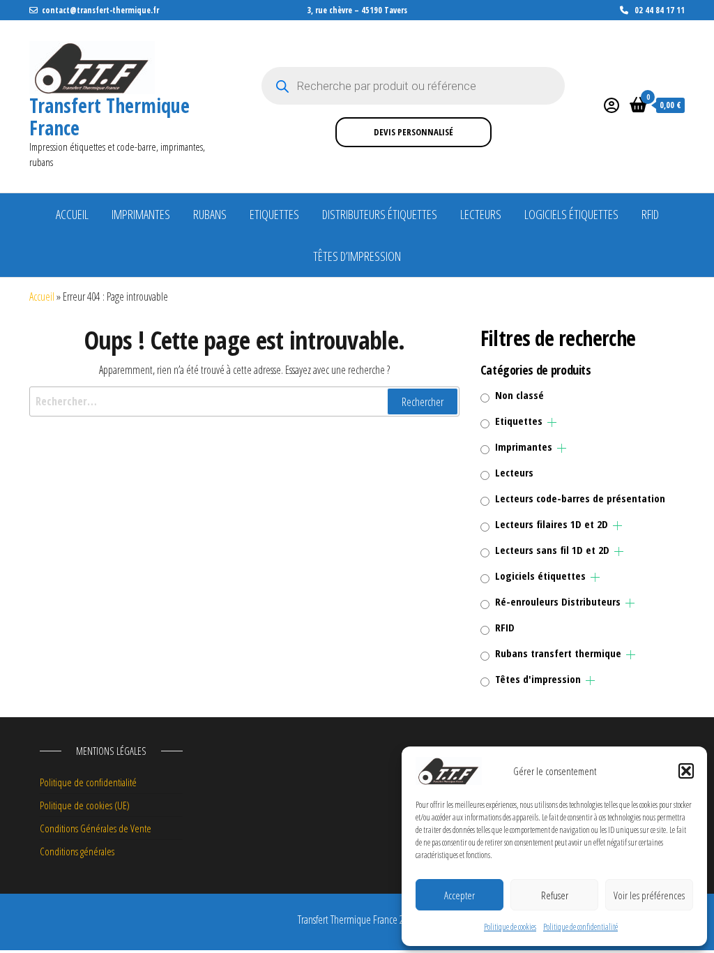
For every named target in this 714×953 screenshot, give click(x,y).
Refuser (554, 895)
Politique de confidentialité (580, 927)
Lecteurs (480, 214)
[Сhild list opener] (551, 422)
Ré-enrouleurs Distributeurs (558, 601)
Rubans (210, 214)
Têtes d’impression (357, 256)
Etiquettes (274, 214)
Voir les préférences (649, 895)
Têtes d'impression (538, 679)
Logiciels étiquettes (571, 214)
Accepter (459, 895)
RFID (650, 214)
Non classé (519, 395)
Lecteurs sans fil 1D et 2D (552, 550)
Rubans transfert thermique (558, 653)
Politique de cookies (510, 927)
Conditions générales (77, 851)
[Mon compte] (611, 104)
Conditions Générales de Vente (95, 828)
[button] (686, 771)
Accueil (72, 214)
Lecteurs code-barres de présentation (580, 498)
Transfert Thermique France (109, 116)
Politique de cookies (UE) (85, 805)
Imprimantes (141, 214)
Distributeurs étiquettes (379, 214)
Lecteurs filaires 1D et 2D (551, 524)
